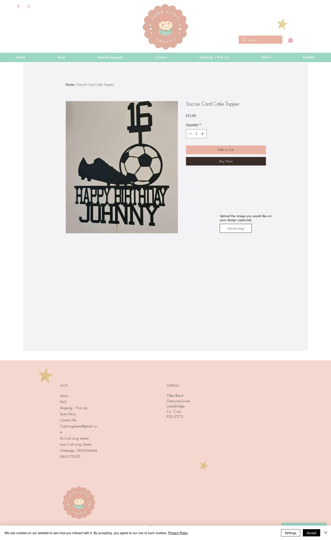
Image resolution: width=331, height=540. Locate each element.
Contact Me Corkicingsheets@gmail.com (78, 426)
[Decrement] (190, 133)
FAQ (63, 402)
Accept (311, 533)
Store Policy (68, 414)
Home (70, 84)
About (64, 396)
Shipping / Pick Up (74, 408)
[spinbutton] (196, 133)
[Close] (325, 532)
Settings (290, 533)
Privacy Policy (178, 533)
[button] (290, 39)
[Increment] (203, 133)
